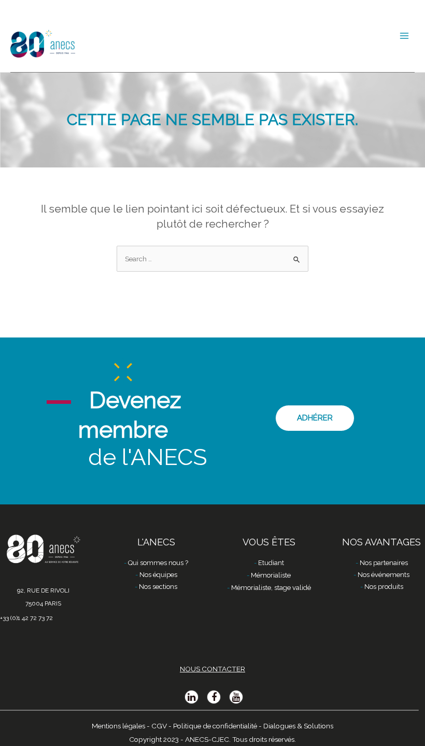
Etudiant (271, 563)
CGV (159, 726)
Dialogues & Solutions (298, 726)
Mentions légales (118, 726)
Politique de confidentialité (215, 726)
